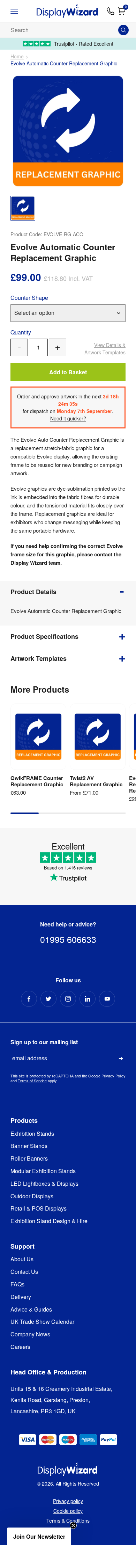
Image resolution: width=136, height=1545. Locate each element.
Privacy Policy (113, 1075)
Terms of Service (32, 1080)
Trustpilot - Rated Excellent (83, 44)
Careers (20, 1347)
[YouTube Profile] (107, 999)
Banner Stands (28, 1146)
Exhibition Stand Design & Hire (49, 1221)
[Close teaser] (73, 1525)
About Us (21, 1259)
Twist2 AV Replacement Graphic (96, 781)
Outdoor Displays (31, 1196)
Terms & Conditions (68, 1520)
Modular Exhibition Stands (43, 1171)
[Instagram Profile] (68, 999)
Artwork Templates (105, 348)
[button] (39, 1536)
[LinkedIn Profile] (88, 999)
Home (17, 56)
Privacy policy (68, 1501)
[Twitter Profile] (48, 999)
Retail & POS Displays (38, 1208)
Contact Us (24, 1272)
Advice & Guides (31, 1309)
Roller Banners (29, 1158)
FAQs (17, 1284)
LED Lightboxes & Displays (44, 1183)
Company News (30, 1334)
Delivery (20, 1297)
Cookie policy (68, 1511)
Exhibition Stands (32, 1134)
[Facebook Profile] (29, 999)
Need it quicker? (68, 418)
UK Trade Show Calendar (42, 1322)
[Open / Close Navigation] (19, 11)
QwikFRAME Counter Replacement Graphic (36, 781)
